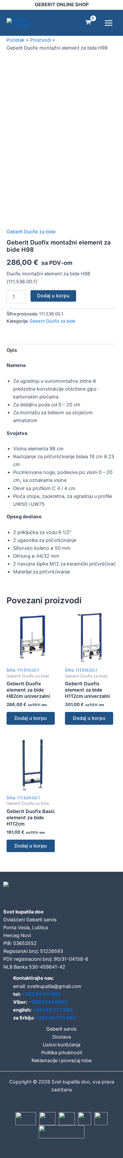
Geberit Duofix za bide (31, 232)
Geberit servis (61, 1029)
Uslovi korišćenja (61, 1045)
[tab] (61, 350)
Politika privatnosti (61, 1053)
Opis (12, 350)
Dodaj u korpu (53, 296)
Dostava (61, 1037)
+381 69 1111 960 (55, 1018)
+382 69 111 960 (41, 994)
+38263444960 (47, 1002)
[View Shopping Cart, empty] (88, 23)
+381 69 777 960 (52, 1010)
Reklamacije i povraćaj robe (61, 1060)
